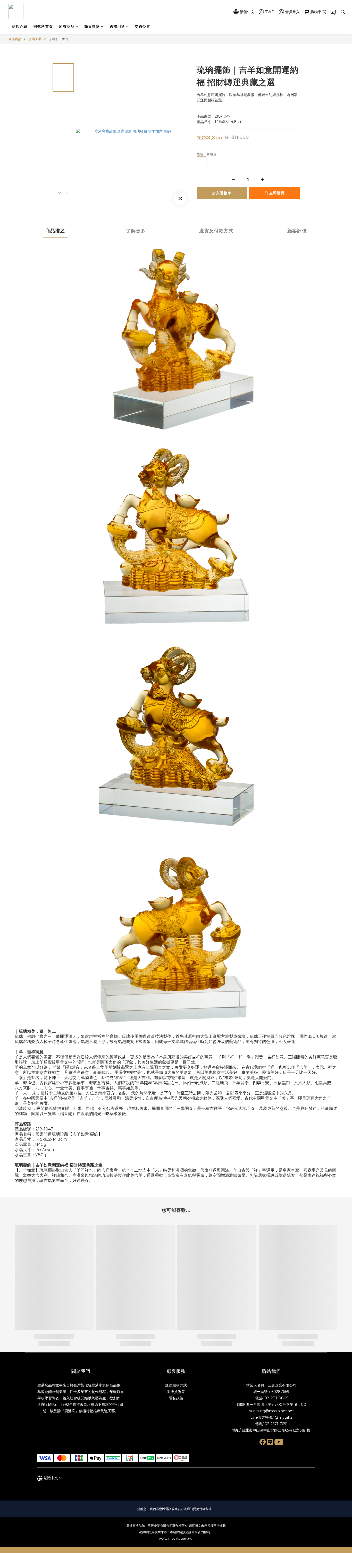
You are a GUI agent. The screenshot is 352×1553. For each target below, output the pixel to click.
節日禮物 (92, 26)
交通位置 (142, 26)
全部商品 (15, 39)
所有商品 (66, 26)
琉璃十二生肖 (58, 39)
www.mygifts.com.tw (176, 1538)
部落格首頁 (43, 26)
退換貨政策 (176, 1391)
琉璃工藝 (35, 39)
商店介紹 (19, 26)
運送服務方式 (176, 1385)
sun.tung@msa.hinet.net (271, 1411)
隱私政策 (176, 1398)
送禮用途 (117, 26)
